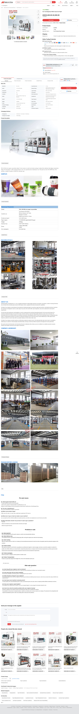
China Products (18, 706)
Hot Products (13, 706)
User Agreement (45, 709)
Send (9, 624)
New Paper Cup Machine (27, 700)
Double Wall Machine (62, 680)
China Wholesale (35, 706)
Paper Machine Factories (6, 697)
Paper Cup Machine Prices (6, 700)
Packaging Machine (4, 682)
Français (25, 707)
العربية (45, 707)
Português (21, 707)
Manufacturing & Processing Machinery (9, 7)
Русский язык (30, 707)
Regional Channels (52, 706)
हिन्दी (54, 707)
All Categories (5, 5)
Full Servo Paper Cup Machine (6, 680)
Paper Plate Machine (21, 692)
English (14, 707)
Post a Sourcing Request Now (31, 624)
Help (58, 5)
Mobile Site (62, 706)
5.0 (64, 80)
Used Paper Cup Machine (17, 700)
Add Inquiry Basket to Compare (21, 41)
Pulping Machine (12, 692)
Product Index (58, 706)
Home (2, 7)
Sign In (44, 73)
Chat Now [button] (70, 20)
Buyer (53, 5)
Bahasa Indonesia (69, 707)
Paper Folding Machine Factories (41, 697)
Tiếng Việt (64, 707)
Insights (67, 706)
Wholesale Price (41, 706)
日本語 (51, 707)
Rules (77, 5)
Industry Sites (46, 706)
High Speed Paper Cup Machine (45, 692)
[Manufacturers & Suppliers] (7, 2)
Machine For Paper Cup (52, 697)
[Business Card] (76, 83)
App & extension (64, 5)
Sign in (77, 2)
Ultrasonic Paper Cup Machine (58, 692)
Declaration (50, 709)
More (2, 702)
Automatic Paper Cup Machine (64, 697)
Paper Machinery (19, 7)
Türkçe (60, 707)
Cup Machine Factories (29, 697)
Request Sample (62, 22)
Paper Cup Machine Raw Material (32, 692)
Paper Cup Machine (25, 7)
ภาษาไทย (57, 707)
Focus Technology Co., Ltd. (32, 709)
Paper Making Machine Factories (17, 697)
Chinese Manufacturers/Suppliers (27, 706)
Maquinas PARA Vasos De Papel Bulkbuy (40, 700)
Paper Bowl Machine (43, 680)
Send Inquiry (51, 20)
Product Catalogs (16, 678)
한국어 (48, 707)
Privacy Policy (55, 709)
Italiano (34, 707)
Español (18, 707)
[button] (55, 81)
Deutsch (37, 707)
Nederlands (41, 707)
